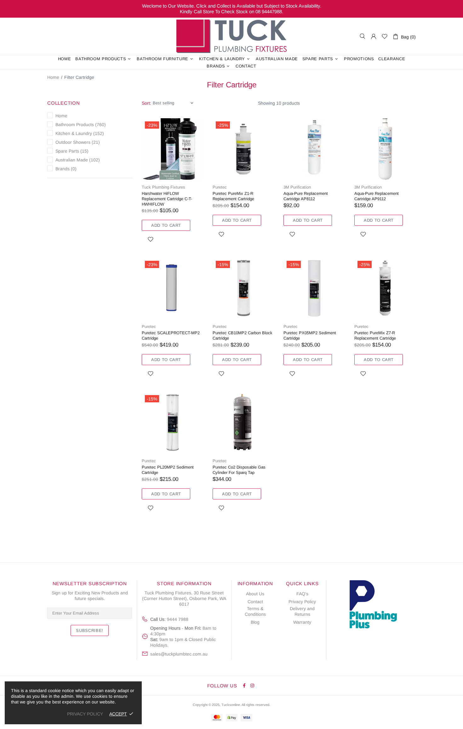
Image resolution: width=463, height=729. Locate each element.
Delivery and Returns (302, 611)
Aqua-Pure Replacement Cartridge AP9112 (376, 196)
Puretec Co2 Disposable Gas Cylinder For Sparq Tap (239, 470)
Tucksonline (230, 705)
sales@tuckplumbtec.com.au (179, 653)
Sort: (146, 103)
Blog (255, 622)
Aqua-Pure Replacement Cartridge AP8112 (305, 196)
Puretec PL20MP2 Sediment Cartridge (168, 470)
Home (53, 77)
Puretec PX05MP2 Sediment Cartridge (309, 335)
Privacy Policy (302, 601)
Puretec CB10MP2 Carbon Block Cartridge (242, 335)
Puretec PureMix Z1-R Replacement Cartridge (233, 196)
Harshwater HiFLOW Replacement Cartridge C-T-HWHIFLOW (167, 199)
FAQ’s (302, 593)
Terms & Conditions (255, 611)
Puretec (220, 187)
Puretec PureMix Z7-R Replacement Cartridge (375, 335)
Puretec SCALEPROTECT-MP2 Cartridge (171, 335)
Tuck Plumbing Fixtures (231, 36)
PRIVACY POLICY (85, 713)
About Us (255, 593)
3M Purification (297, 187)
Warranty (302, 622)
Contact (255, 601)
